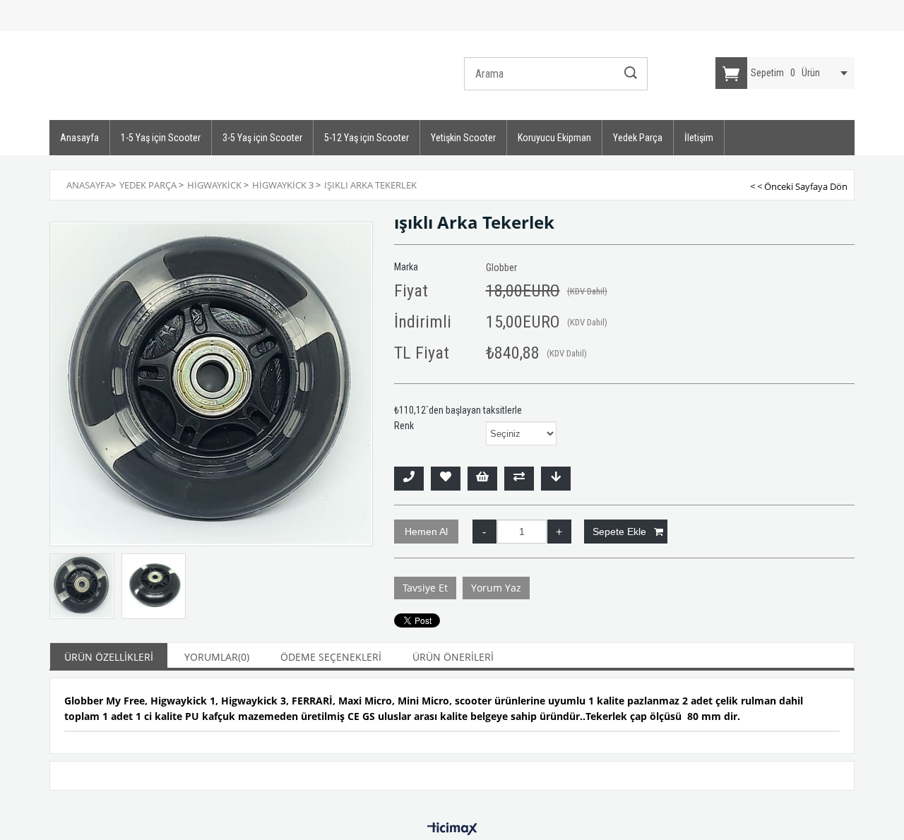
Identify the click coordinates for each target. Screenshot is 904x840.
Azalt (484, 532)
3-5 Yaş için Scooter (262, 137)
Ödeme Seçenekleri (330, 657)
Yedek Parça (637, 137)
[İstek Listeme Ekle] (482, 479)
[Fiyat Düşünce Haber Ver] (556, 479)
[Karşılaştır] (519, 479)
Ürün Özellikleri (108, 657)
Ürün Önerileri (453, 657)
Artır (559, 532)
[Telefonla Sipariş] (409, 479)
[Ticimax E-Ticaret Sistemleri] (452, 829)
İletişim (698, 137)
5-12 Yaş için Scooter (366, 137)
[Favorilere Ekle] (445, 479)
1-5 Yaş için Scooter (161, 137)
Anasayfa (79, 137)
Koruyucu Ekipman (554, 137)
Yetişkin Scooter (463, 137)
